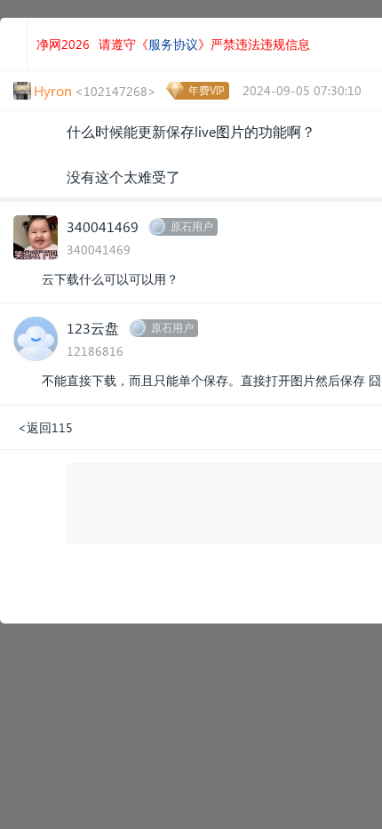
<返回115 (45, 427)
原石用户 (192, 226)
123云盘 (93, 327)
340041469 (103, 226)
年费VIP (206, 90)
